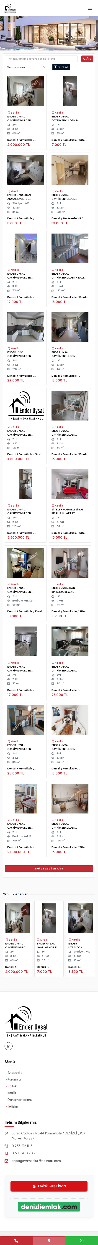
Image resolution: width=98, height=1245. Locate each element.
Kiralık (12, 1093)
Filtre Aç (62, 67)
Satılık (12, 1086)
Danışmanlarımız (20, 1100)
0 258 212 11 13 (22, 1146)
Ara (88, 58)
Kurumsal (14, 1079)
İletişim (13, 1106)
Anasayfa (15, 1073)
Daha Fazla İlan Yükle (49, 868)
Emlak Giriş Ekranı (51, 1186)
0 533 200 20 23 (24, 1153)
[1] (89, 8)
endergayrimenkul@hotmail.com (36, 1161)
